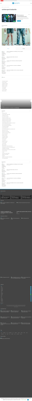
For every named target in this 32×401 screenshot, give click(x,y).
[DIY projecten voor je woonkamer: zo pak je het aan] (16, 313)
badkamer (4, 332)
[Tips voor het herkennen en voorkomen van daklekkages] (4, 67)
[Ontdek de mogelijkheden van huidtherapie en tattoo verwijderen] (4, 53)
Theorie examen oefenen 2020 (6, 114)
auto (1, 332)
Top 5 (1, 298)
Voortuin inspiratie (4, 89)
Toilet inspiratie (4, 87)
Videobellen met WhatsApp (5, 148)
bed (7, 332)
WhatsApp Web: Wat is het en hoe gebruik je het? (8, 147)
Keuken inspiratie (4, 82)
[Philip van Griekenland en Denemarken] (6, 221)
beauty (2, 299)
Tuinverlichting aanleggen (5, 126)
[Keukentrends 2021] (26, 221)
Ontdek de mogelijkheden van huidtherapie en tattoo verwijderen (15, 51)
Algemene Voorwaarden (5, 154)
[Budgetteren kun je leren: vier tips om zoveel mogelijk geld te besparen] (16, 280)
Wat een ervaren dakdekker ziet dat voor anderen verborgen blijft (15, 182)
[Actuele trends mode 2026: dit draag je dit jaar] (26, 319)
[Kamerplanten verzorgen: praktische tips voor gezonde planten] (26, 325)
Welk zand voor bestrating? (5, 131)
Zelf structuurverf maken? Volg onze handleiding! (16, 27)
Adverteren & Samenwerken (5, 153)
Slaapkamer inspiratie (5, 83)
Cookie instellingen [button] (23, 399)
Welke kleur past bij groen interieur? (6, 119)
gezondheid (10, 332)
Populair (24, 48)
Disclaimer (3, 155)
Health (2, 290)
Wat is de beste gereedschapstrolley (6, 125)
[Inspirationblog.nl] (16, 3)
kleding (21, 332)
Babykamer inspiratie (4, 84)
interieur (19, 332)
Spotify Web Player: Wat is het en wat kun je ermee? (8, 149)
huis (13, 332)
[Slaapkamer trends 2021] (6, 280)
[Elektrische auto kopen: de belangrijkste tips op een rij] (6, 319)
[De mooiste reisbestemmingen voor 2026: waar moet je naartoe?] (6, 325)
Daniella (18, 14)
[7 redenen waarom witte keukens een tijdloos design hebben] (4, 62)
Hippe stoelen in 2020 (5, 130)
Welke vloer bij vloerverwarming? (6, 132)
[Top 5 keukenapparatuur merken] (16, 247)
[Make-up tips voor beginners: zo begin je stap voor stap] (26, 313)
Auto (1, 295)
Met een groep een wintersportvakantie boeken (22, 16)
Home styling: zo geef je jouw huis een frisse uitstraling (10, 0)
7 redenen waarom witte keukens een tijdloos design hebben (14, 60)
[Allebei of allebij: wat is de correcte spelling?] (26, 280)
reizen (27, 332)
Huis (1, 286)
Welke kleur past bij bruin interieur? (6, 120)
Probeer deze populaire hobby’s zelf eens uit (12, 169)
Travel (2, 294)
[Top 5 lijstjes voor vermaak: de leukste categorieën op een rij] (16, 325)
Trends (2, 289)
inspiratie (16, 332)
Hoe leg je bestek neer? (5, 127)
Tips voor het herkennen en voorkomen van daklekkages (14, 65)
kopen (24, 332)
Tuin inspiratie (4, 88)
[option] (16, 101)
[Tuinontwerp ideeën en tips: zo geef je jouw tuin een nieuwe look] (16, 319)
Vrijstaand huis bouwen (5, 115)
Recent (8, 48)
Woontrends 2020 (4, 113)
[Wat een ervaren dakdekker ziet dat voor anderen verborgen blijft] (4, 72)
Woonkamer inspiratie (5, 136)
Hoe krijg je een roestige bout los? (6, 121)
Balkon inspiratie (4, 144)
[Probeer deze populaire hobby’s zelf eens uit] (4, 58)
